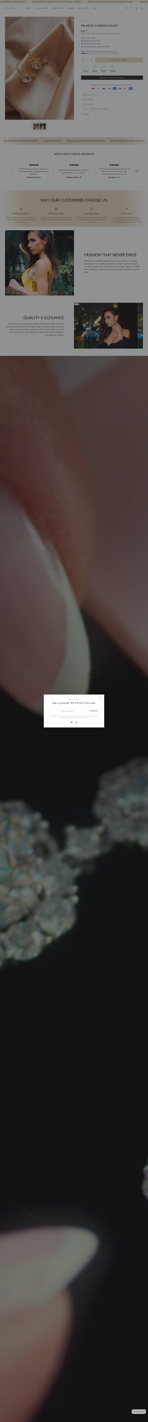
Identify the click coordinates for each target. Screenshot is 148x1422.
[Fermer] (101, 698)
